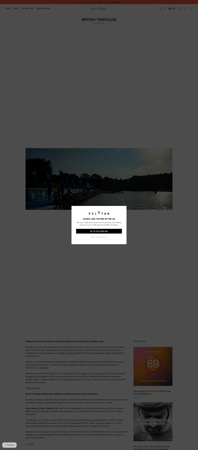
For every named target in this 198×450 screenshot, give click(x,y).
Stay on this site (99, 237)
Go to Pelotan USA (99, 231)
